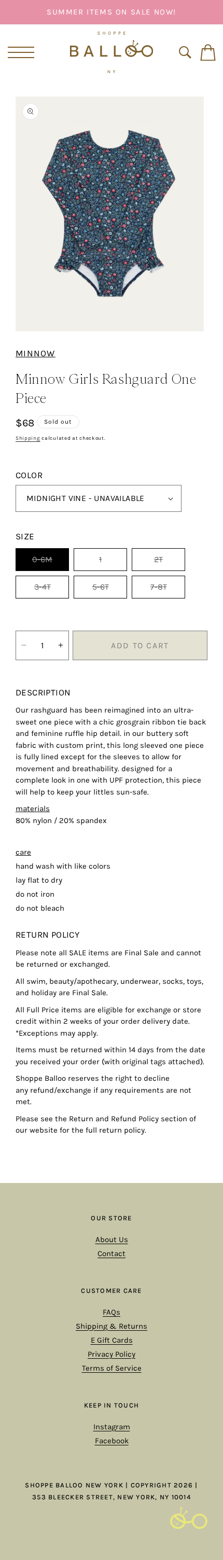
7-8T (167, 589)
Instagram (111, 1426)
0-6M (50, 562)
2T (169, 562)
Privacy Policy (111, 1354)
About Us (111, 1239)
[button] (19, 52)
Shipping (28, 438)
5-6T (109, 589)
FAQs (111, 1312)
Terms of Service (112, 1368)
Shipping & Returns (111, 1326)
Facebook (112, 1440)
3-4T (51, 589)
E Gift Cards (112, 1340)
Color (29, 475)
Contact (111, 1253)
